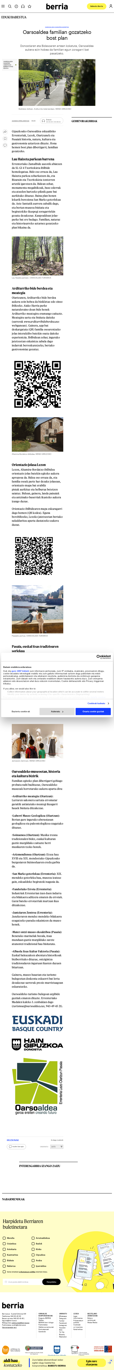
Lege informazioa (77, 1317)
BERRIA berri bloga (46, 1322)
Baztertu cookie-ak (21, 711)
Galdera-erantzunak (46, 1327)
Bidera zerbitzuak (91, 1319)
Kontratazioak (44, 1329)
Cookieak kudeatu (96, 703)
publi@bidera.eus (19, 1325)
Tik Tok (61, 1332)
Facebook (63, 1323)
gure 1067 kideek (20, 671)
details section (98, 697)
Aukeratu (55, 711)
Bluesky (62, 1334)
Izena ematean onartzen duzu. (27, 1272)
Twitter (62, 1321)
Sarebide (42, 1331)
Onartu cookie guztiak (93, 711)
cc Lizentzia (77, 1327)
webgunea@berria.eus (20, 1323)
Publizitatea (43, 1325)
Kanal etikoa (77, 1329)
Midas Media (92, 1322)
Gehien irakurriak (84, 121)
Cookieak (76, 1325)
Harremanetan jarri (9, 1327)
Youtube (62, 1328)
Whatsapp (63, 1316)
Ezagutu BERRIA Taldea (45, 1319)
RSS (60, 1330)
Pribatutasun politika (78, 1321)
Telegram (62, 1318)
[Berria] (13, 1307)
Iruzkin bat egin (18, 1146)
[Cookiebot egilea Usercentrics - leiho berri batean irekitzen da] (98, 657)
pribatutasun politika (27, 1272)
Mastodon (63, 1337)
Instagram (63, 1325)
